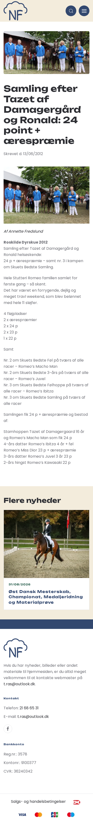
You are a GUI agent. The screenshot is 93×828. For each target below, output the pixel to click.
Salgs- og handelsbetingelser (38, 801)
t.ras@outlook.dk (19, 684)
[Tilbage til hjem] (15, 10)
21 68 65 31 (29, 708)
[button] (71, 10)
